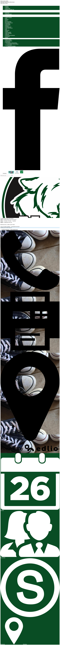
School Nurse (7, 8)
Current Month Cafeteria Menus (11, 42)
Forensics (7, 25)
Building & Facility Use (9, 9)
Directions (25, 644)
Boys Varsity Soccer (9, 22)
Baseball (6, 19)
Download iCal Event (15, 226)
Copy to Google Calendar (5, 226)
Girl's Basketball (8, 26)
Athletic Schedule (8, 17)
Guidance (7, 7)
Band (6, 18)
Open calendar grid (14, 229)
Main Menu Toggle (4, 3)
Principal (6, 6)
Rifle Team (7, 30)
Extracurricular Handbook (10, 35)
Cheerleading (7, 23)
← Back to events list (5, 229)
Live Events (7, 36)
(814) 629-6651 (6, 291)
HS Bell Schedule (8, 44)
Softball (6, 31)
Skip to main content (4, 0)
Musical (6, 37)
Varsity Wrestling (8, 33)
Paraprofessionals (8, 13)
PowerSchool (7, 41)
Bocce (6, 20)
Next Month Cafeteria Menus (13, 43)
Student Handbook (8, 40)
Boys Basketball (8, 21)
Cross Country (8, 24)
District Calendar (8, 39)
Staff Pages (7, 12)
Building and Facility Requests (6, 227)
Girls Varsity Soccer (9, 27)
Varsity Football (8, 32)
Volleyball (7, 34)
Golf (6, 29)
